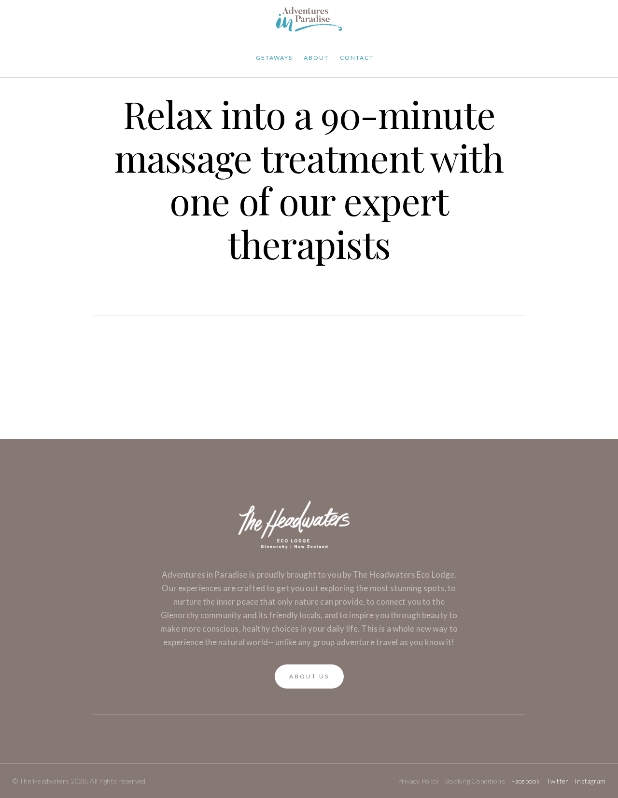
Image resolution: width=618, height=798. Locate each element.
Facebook (525, 781)
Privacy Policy (418, 781)
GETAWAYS (274, 57)
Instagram (590, 781)
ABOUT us (309, 676)
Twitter (558, 781)
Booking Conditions (475, 781)
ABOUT (316, 57)
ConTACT (357, 57)
